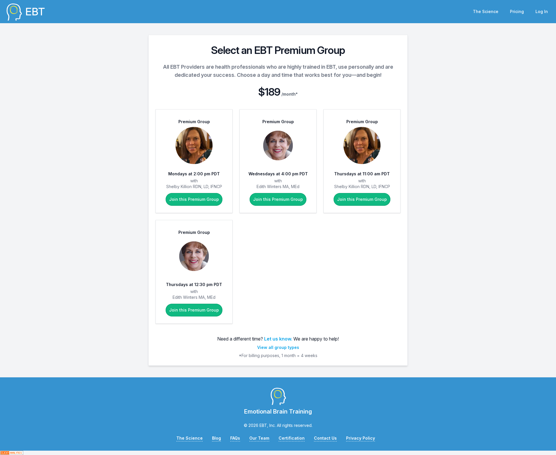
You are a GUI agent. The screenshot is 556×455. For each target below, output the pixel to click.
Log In (541, 11)
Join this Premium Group (194, 199)
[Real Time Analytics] (278, 453)
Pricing (517, 11)
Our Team (259, 438)
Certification (292, 438)
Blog (216, 438)
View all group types (278, 347)
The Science (485, 11)
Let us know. (278, 339)
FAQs (235, 438)
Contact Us (325, 438)
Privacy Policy (360, 438)
